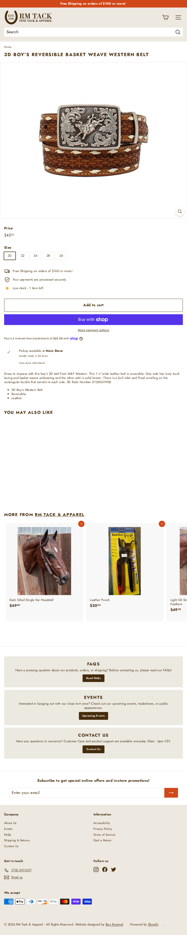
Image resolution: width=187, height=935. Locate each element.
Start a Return (103, 840)
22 (23, 255)
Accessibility (102, 823)
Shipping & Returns (17, 840)
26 (35, 255)
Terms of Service (104, 835)
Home (7, 47)
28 (48, 255)
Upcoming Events (93, 716)
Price (8, 228)
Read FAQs (93, 678)
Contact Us (93, 749)
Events (8, 829)
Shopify (153, 924)
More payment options (93, 330)
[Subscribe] (171, 793)
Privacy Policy (103, 829)
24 (61, 255)
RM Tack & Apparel (59, 515)
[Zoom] (179, 211)
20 (10, 255)
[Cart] (165, 17)
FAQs (7, 835)
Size (7, 247)
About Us (10, 823)
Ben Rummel (114, 924)
